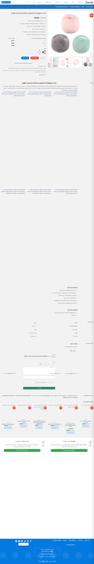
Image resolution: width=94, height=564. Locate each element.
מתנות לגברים (22, 68)
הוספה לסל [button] (86, 426)
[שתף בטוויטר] (43, 75)
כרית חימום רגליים (23, 70)
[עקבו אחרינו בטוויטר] (22, 541)
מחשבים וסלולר (74, 7)
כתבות (39, 2)
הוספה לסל (35, 58)
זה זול (46, 556)
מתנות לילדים (16, 68)
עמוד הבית (89, 7)
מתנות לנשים (10, 68)
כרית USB (30, 70)
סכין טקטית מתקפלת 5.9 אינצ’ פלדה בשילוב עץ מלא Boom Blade (39, 422)
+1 (3, 420)
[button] (30, 2)
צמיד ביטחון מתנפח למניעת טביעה (23, 422)
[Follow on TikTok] (25, 541)
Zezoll (42, 556)
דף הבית (80, 2)
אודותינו (66, 2)
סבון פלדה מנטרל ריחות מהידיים (85, 422)
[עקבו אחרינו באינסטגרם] (28, 541)
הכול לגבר (27, 68)
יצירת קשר (57, 2)
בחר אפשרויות (70, 432)
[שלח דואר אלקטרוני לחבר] (41, 75)
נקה (1, 47)
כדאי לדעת (48, 2)
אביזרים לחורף (40, 70)
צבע (45, 48)
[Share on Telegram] (40, 75)
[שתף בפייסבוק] (45, 75)
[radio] (44, 52)
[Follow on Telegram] (16, 541)
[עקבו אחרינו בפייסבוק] (31, 541)
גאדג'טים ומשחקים (62, 7)
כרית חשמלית (17, 70)
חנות (73, 2)
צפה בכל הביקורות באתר (47, 554)
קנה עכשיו (25, 58)
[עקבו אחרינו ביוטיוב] (19, 541)
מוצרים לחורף (11, 70)
